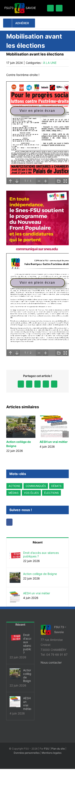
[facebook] (50, 8)
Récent (37, 542)
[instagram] (59, 8)
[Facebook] (9, 522)
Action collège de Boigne (40, 574)
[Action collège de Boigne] (15, 574)
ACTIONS (14, 486)
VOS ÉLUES (31, 492)
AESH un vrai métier (54, 441)
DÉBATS (56, 486)
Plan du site (58, 748)
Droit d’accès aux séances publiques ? (41, 554)
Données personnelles (27, 752)
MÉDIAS (14, 492)
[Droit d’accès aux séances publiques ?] (15, 553)
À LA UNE (49, 62)
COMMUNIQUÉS (36, 486)
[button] (9, 434)
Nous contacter (51, 662)
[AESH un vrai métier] (15, 594)
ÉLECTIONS (51, 492)
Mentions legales (51, 752)
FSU (46, 748)
